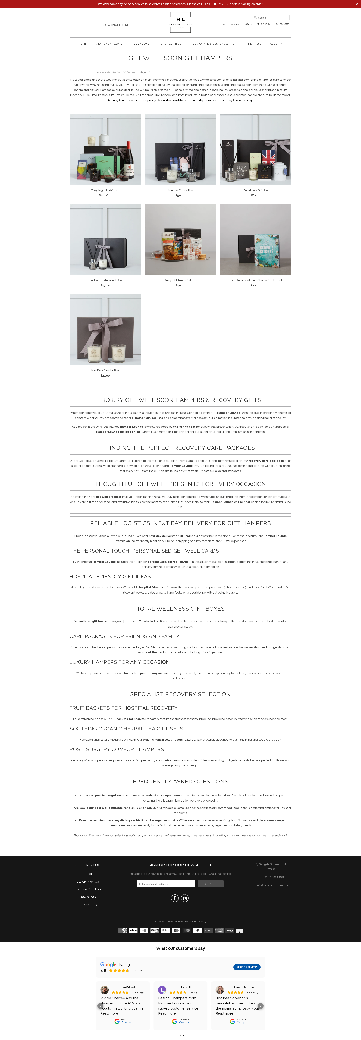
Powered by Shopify (195, 921)
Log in (248, 24)
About (274, 44)
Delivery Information (89, 881)
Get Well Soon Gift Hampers (181, 58)
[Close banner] (357, 4)
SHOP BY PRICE (171, 44)
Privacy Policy (88, 904)
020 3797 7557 (230, 24)
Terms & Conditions (89, 889)
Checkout (283, 24)
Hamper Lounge (173, 921)
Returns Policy (89, 896)
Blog (89, 873)
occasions (142, 44)
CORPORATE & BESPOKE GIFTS (213, 44)
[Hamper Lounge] (180, 23)
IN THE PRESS (252, 44)
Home (83, 44)
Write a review (247, 967)
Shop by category (109, 44)
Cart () (266, 24)
